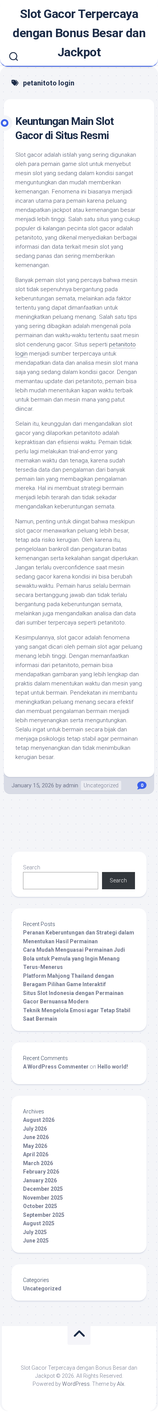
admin (70, 785)
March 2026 (38, 1163)
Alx (120, 1384)
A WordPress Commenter (56, 1067)
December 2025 (43, 1189)
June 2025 (36, 1241)
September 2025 (43, 1215)
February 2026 (41, 1172)
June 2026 (36, 1137)
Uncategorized (101, 785)
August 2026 (38, 1120)
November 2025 (43, 1198)
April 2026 (35, 1154)
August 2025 (38, 1223)
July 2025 (35, 1232)
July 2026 (35, 1129)
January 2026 (40, 1180)
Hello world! (112, 1067)
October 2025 (40, 1206)
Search (31, 867)
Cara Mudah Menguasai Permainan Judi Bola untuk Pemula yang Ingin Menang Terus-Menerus (74, 958)
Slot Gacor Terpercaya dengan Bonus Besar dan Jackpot (79, 33)
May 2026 (35, 1146)
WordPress (76, 1384)
